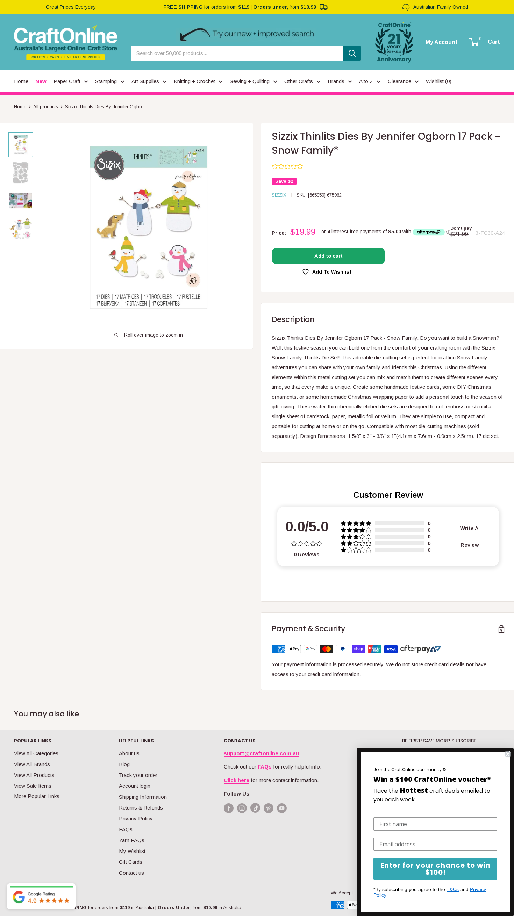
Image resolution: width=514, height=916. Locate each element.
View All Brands (32, 764)
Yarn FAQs (131, 840)
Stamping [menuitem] (106, 81)
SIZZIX (279, 195)
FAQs (126, 829)
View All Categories (36, 753)
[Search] (352, 53)
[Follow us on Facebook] (229, 808)
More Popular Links (36, 796)
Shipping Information (143, 797)
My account (442, 42)
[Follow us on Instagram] (242, 808)
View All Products (34, 775)
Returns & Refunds (141, 808)
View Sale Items (32, 786)
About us (129, 753)
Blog (124, 764)
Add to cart (328, 256)
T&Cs (453, 889)
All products (45, 106)
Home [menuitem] (21, 81)
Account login (134, 786)
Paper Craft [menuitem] (66, 81)
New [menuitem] (41, 81)
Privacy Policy (136, 818)
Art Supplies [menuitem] (145, 81)
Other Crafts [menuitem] (298, 81)
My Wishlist (132, 851)
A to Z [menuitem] (366, 81)
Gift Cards (130, 862)
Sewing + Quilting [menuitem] (250, 81)
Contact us (131, 873)
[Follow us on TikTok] (255, 809)
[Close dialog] (507, 754)
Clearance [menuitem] (399, 81)
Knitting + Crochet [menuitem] (194, 81)
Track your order (138, 775)
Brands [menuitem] (336, 81)
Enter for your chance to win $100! (435, 868)
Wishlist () (438, 81)
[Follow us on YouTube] (282, 808)
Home (20, 106)
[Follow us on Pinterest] (268, 808)
